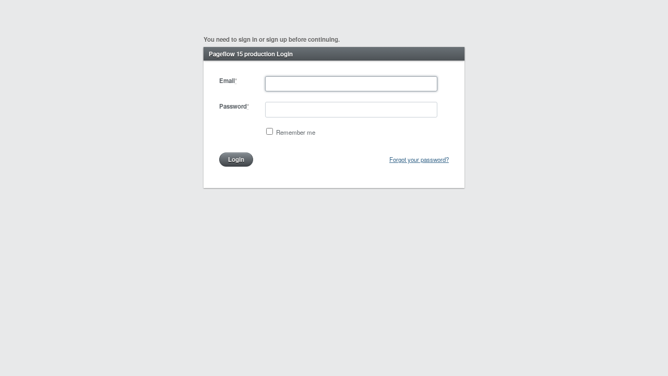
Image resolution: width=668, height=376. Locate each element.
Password (234, 106)
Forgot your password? (419, 159)
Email (228, 80)
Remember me (295, 132)
